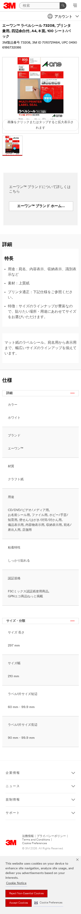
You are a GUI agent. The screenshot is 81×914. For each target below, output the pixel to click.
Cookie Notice (16, 883)
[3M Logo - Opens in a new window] (9, 5)
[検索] (63, 5)
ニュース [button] (13, 786)
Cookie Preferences (34, 843)
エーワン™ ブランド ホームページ (44, 206)
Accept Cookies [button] (18, 903)
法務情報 (28, 836)
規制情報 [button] (13, 799)
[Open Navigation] (75, 6)
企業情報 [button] (13, 773)
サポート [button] (13, 813)
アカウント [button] (63, 17)
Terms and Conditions (36, 839)
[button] (48, 903)
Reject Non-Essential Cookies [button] (26, 893)
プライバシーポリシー (51, 836)
